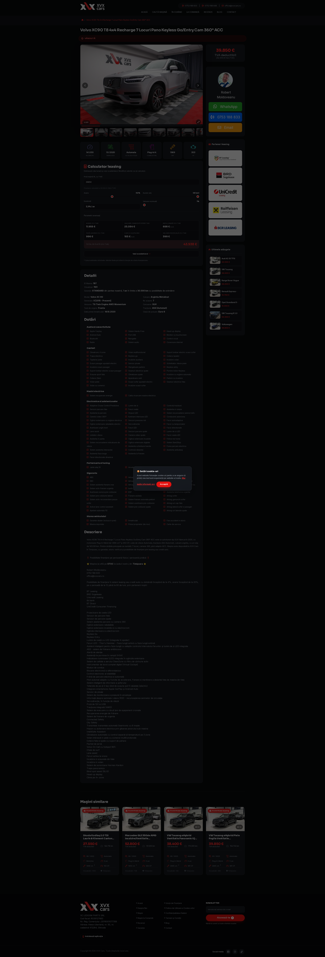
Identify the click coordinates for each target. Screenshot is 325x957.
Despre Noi (142, 908)
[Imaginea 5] (144, 132)
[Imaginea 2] (101, 132)
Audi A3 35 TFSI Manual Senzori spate (228, 258)
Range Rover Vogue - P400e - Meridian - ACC (230, 280)
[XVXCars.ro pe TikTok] (241, 951)
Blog (219, 12)
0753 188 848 (210, 5)
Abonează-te (224, 917)
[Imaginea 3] (115, 132)
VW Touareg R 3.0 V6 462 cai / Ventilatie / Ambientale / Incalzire (229, 313)
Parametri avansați (92, 216)
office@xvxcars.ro (232, 5)
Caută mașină (159, 12)
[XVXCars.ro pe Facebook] (228, 951)
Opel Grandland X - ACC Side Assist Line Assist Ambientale (230, 302)
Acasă (144, 12)
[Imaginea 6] (159, 132)
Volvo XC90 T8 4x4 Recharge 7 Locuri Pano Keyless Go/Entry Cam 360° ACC (118, 20)
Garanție (141, 928)
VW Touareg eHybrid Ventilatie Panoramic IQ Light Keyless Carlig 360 (230, 269)
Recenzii (208, 12)
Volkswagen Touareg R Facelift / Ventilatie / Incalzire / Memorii (230, 324)
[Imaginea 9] (202, 132)
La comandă (192, 12)
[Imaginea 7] (173, 132)
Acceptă (164, 484)
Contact (231, 12)
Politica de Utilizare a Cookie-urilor (180, 908)
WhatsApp (227, 107)
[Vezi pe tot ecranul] (198, 121)
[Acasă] (94, 6)
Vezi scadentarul (140, 254)
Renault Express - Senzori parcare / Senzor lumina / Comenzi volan (229, 291)
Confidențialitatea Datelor (176, 913)
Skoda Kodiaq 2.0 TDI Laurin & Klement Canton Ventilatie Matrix (97, 838)
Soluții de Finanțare (174, 903)
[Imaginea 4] (130, 132)
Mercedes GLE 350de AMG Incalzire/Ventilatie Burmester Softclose (140, 838)
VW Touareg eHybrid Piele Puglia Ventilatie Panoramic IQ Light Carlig (224, 838)
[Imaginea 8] (188, 132)
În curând (177, 12)
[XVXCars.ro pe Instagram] (235, 951)
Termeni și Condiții (173, 918)
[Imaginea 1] (86, 132)
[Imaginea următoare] (198, 85)
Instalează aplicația (94, 936)
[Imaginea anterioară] (85, 85)
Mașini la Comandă (145, 918)
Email (227, 127)
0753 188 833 (190, 5)
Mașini (140, 913)
